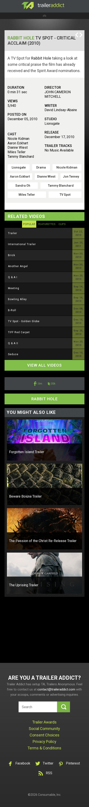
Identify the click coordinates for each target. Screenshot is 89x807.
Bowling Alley (17, 299)
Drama (41, 167)
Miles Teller (27, 194)
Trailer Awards (44, 722)
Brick (11, 255)
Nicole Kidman (66, 167)
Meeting (13, 288)
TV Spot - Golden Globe (24, 321)
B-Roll (12, 310)
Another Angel (18, 266)
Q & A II (13, 343)
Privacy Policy (44, 741)
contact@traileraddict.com (56, 689)
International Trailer (22, 244)
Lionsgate (19, 167)
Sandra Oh (22, 185)
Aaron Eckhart (20, 176)
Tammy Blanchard (61, 185)
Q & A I (12, 277)
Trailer (12, 233)
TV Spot (65, 194)
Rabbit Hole (21, 38)
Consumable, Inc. (49, 794)
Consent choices (44, 735)
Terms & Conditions (44, 748)
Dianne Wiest (46, 176)
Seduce (13, 354)
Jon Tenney (71, 176)
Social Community (44, 728)
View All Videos (44, 365)
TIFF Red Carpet (19, 332)
